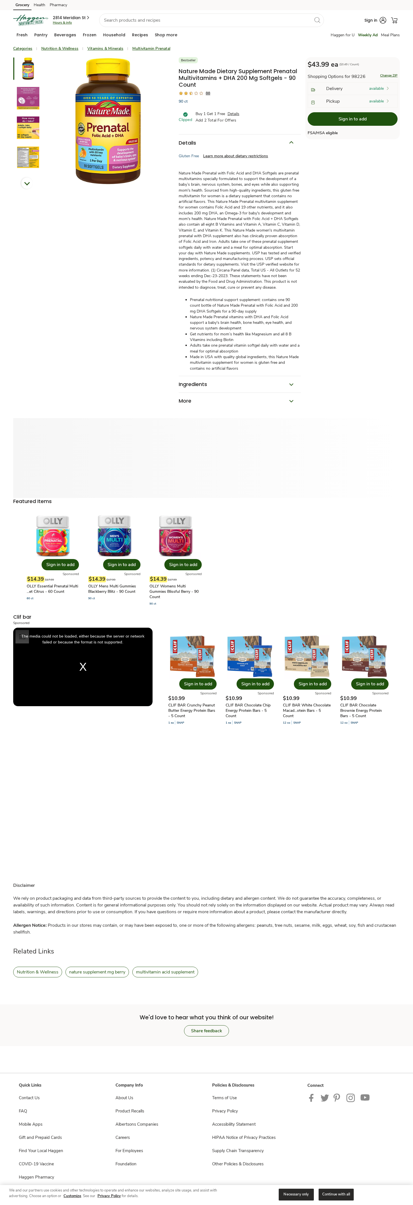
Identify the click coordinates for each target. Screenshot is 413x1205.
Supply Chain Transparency (238, 1151)
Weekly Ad (368, 35)
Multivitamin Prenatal (151, 48)
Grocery (22, 5)
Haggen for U (343, 35)
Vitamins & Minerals (105, 48)
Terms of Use (224, 1098)
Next (27, 183)
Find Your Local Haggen (41, 1151)
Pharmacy (58, 5)
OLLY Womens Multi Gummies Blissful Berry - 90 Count (174, 592)
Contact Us (29, 1098)
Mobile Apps (30, 1124)
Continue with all (336, 1194)
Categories (22, 48)
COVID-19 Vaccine (36, 1164)
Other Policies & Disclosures (238, 1164)
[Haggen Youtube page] (365, 1097)
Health (39, 5)
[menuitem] (22, 34)
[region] (206, 1195)
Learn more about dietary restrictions (235, 156)
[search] (317, 20)
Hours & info (62, 22)
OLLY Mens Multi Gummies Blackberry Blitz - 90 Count (112, 589)
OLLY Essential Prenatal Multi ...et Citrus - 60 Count (52, 589)
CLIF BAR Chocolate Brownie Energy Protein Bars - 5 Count (361, 711)
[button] (71, 17)
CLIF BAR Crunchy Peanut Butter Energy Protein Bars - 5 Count (191, 711)
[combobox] (211, 20)
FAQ (23, 1111)
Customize (72, 1196)
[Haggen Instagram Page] (351, 1097)
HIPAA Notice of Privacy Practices (244, 1137)
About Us (124, 1098)
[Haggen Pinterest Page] (337, 1097)
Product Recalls (129, 1111)
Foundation (126, 1164)
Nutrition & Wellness (59, 48)
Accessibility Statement (234, 1124)
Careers (122, 1137)
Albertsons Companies (136, 1124)
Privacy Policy (225, 1111)
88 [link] (208, 93)
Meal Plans (390, 35)
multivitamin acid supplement (165, 972)
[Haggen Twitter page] (324, 1097)
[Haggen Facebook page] (312, 1097)
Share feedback (206, 1031)
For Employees (129, 1151)
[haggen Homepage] (30, 20)
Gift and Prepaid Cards (40, 1137)
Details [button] (233, 113)
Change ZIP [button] (389, 75)
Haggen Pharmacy (36, 1177)
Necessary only (296, 1194)
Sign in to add (353, 119)
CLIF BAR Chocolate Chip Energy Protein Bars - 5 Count (248, 711)
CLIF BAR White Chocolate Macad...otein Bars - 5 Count (307, 711)
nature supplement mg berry (97, 972)
